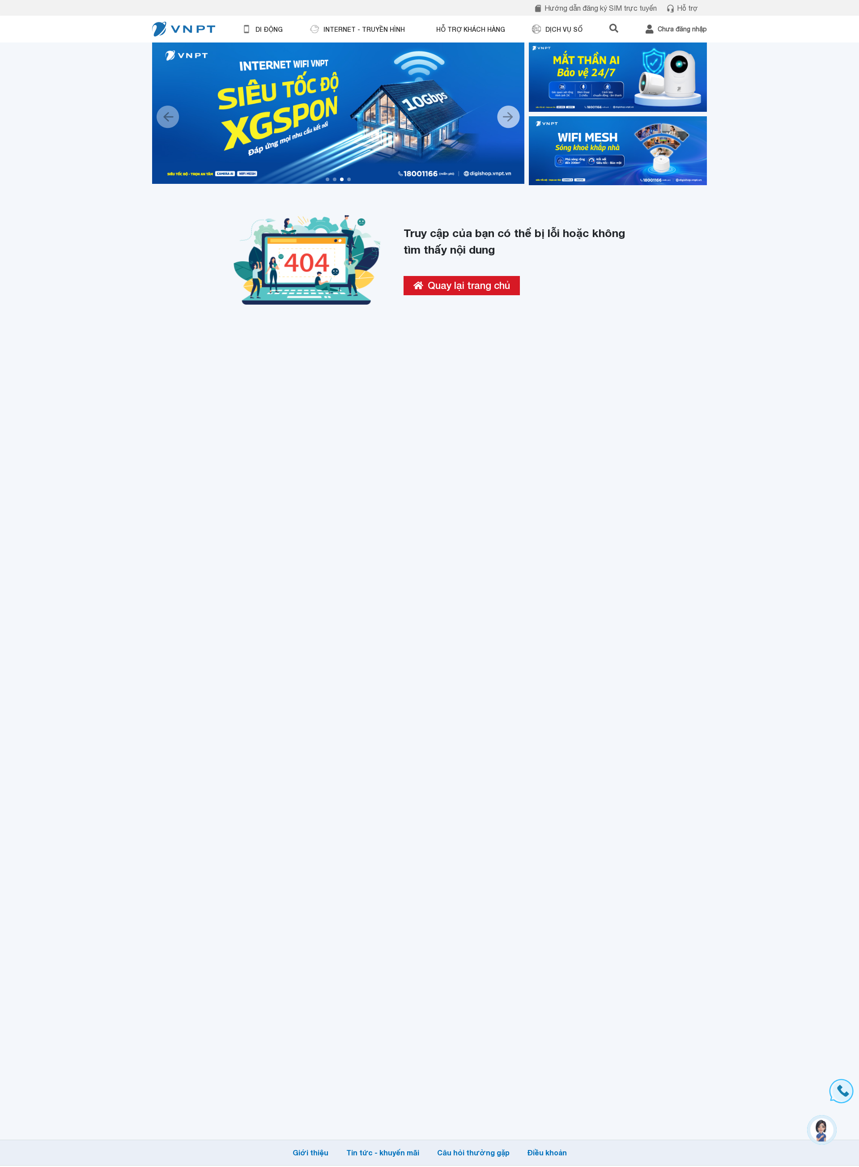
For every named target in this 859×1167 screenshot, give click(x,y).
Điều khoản (547, 1152)
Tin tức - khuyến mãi (382, 1152)
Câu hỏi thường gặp (473, 1152)
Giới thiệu (310, 1152)
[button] (327, 179)
